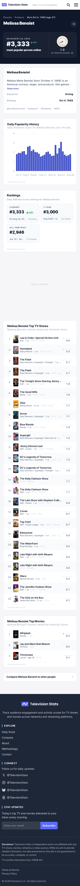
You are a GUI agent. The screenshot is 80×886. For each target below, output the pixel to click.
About (5, 743)
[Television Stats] (15, 4)
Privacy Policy (9, 874)
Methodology (10, 748)
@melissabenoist (16, 108)
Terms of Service (10, 870)
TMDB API (37, 860)
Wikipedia (46, 108)
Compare (7, 737)
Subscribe (49, 825)
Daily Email (8, 732)
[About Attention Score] (72, 53)
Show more (13, 88)
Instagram (33, 108)
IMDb (57, 108)
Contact (7, 754)
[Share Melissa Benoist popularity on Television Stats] (74, 24)
